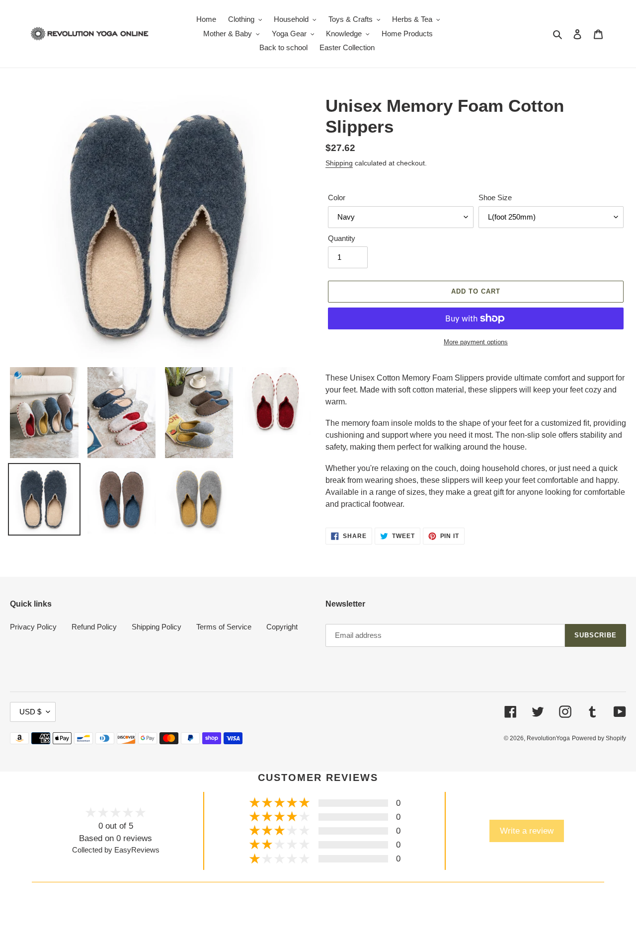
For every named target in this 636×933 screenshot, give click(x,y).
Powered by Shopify (599, 738)
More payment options (476, 342)
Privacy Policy (33, 626)
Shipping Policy (156, 626)
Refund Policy (94, 626)
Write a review (527, 830)
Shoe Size (495, 197)
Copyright (282, 626)
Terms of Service (223, 626)
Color (336, 197)
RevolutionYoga (548, 738)
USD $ (30, 711)
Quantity (341, 238)
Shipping (339, 163)
